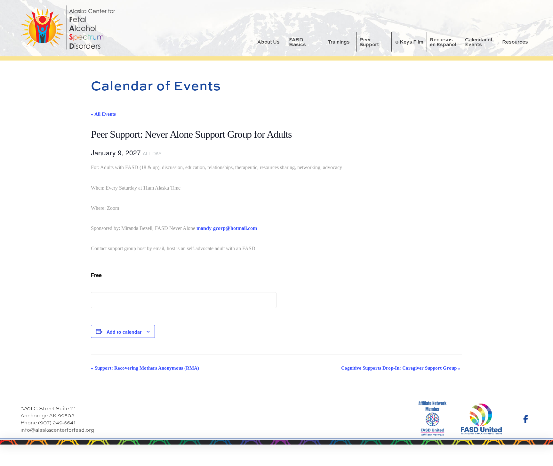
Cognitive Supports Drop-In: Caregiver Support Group (401, 368)
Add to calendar (124, 332)
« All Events (103, 114)
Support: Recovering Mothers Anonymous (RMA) (145, 368)
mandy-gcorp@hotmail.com (226, 228)
